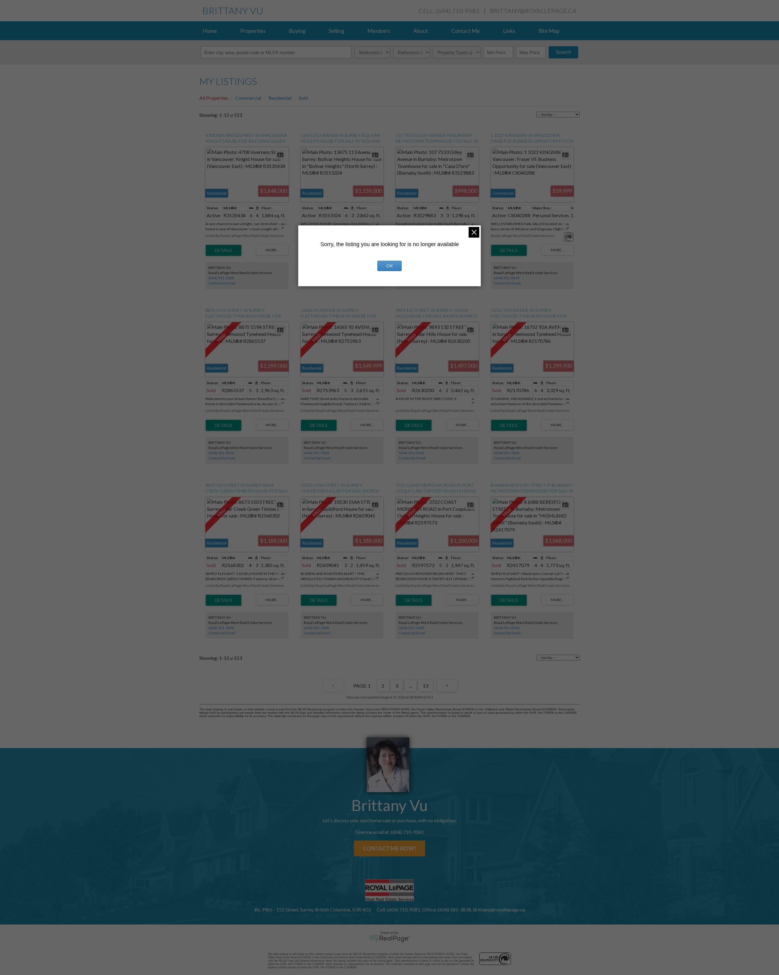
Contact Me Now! (389, 848)
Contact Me (465, 30)
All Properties (213, 98)
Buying (297, 30)
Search (563, 52)
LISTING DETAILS (223, 250)
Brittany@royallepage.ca (533, 10)
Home (209, 30)
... (410, 685)
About (420, 30)
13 (425, 685)
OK (389, 265)
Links (509, 30)
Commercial (248, 98)
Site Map (549, 30)
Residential (280, 98)
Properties (253, 30)
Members (378, 30)
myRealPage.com (389, 939)
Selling (336, 30)
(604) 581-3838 (221, 278)
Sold (303, 98)
